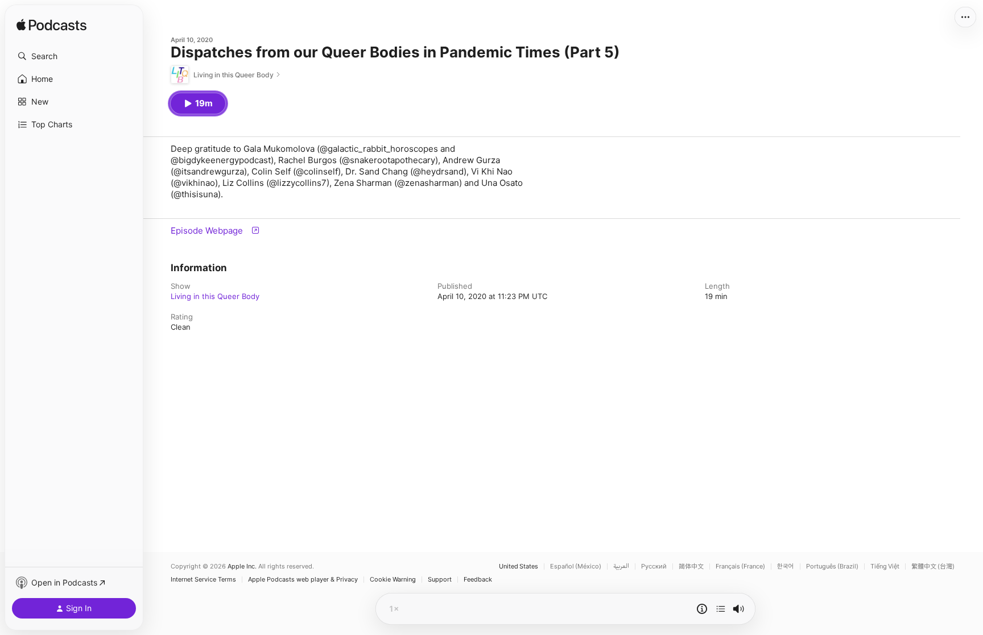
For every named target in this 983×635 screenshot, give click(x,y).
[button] (74, 56)
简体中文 (691, 566)
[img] (51, 25)
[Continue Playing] (721, 609)
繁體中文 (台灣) (933, 566)
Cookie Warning (393, 579)
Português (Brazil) (832, 566)
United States (518, 566)
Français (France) (740, 566)
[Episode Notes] (702, 609)
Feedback (478, 579)
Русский (654, 566)
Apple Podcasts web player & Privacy (303, 579)
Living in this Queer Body (215, 296)
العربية (621, 566)
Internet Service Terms (203, 579)
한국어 (785, 566)
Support (440, 579)
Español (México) (575, 566)
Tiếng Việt (884, 566)
